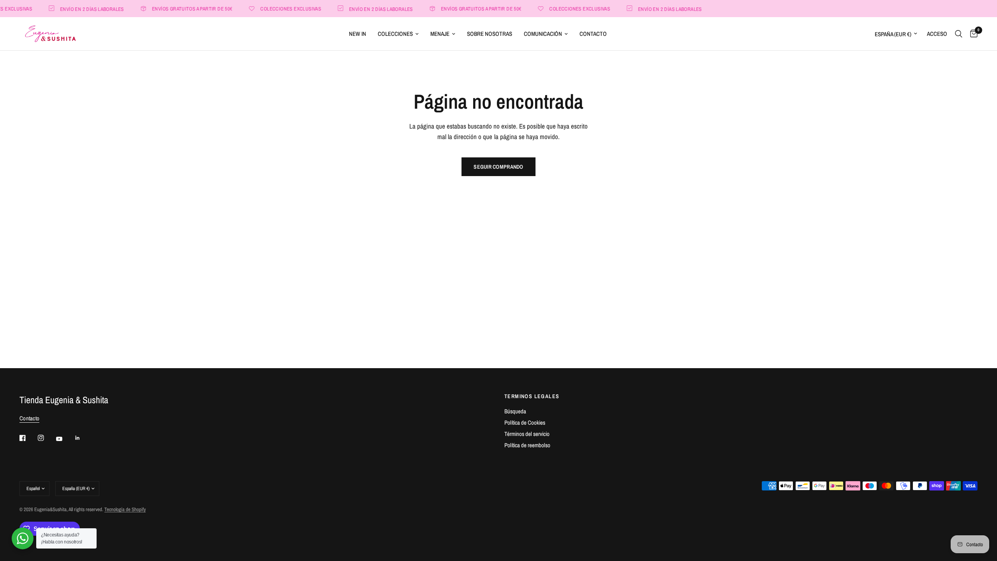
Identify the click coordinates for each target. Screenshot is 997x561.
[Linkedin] (83, 437)
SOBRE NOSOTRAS (489, 34)
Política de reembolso (527, 445)
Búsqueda (515, 411)
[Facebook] (28, 437)
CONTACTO (593, 34)
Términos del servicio (527, 434)
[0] (972, 33)
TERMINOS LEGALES (531, 396)
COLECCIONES (395, 34)
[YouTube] (64, 439)
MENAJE (439, 34)
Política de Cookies (524, 422)
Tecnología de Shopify (125, 509)
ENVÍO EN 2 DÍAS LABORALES (85, 9)
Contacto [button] (29, 418)
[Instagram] (46, 437)
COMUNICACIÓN (543, 34)
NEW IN (357, 34)
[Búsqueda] (958, 33)
